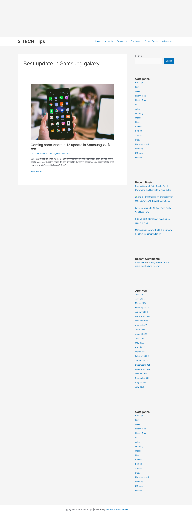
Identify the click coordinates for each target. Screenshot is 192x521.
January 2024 (141, 312)
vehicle (138, 157)
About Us (108, 41)
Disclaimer (136, 41)
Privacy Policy (151, 41)
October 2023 (141, 320)
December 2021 (142, 365)
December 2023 (142, 316)
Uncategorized (142, 144)
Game (138, 91)
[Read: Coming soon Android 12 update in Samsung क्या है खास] (72, 111)
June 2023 (140, 329)
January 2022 (141, 360)
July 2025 (139, 294)
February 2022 (142, 356)
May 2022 (139, 343)
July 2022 (139, 338)
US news (139, 153)
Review (138, 126)
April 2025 (140, 299)
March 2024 (140, 303)
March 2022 (140, 351)
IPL (136, 104)
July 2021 (139, 387)
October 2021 (141, 373)
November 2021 (142, 369)
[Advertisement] (78, 18)
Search (138, 56)
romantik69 (140, 262)
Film (137, 87)
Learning (139, 113)
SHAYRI (138, 135)
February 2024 (142, 307)
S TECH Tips (31, 41)
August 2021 (141, 382)
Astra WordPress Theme (117, 509)
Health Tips (140, 96)
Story (137, 140)
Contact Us (122, 41)
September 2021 (142, 378)
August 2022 (141, 334)
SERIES (138, 131)
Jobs (137, 109)
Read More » (36, 171)
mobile (52, 153)
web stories (167, 41)
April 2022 (140, 347)
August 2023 (141, 325)
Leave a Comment (39, 153)
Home (98, 41)
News (59, 153)
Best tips (139, 82)
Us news (139, 148)
